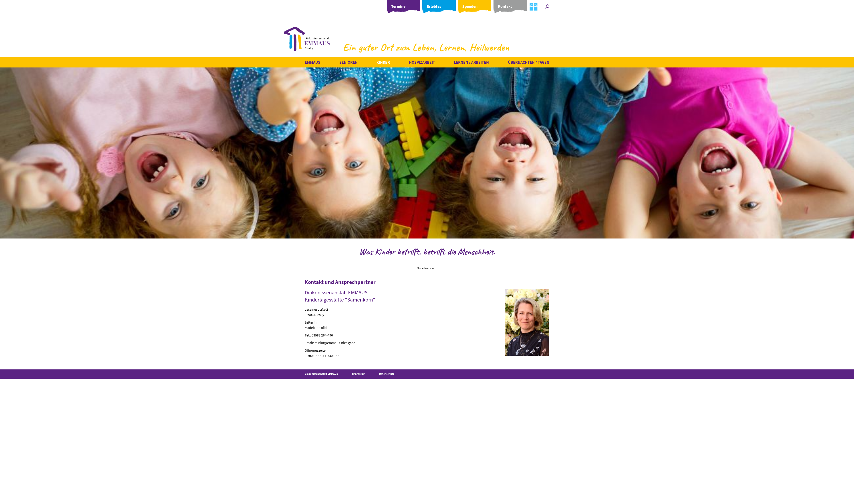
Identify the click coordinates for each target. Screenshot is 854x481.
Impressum (358, 373)
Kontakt (505, 6)
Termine (398, 6)
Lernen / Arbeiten (471, 62)
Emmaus (312, 62)
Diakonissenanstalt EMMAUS (321, 373)
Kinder (383, 62)
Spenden (469, 6)
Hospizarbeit (422, 62)
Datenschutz (386, 373)
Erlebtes (434, 6)
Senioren (348, 62)
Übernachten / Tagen (528, 62)
